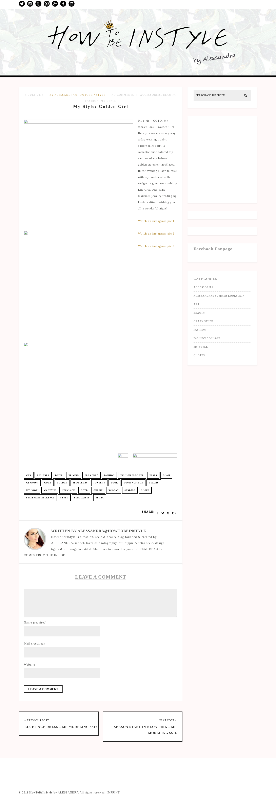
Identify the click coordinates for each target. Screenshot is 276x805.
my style (108, 101)
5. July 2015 (34, 94)
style (64, 498)
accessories (150, 94)
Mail (34, 643)
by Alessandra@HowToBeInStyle (77, 94)
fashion (92, 101)
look (114, 483)
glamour (32, 483)
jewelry (99, 483)
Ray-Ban (114, 490)
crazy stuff (203, 321)
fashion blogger (132, 475)
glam (166, 475)
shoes (145, 490)
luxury (154, 483)
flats (153, 475)
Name (35, 622)
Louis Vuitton (133, 483)
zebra (100, 498)
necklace (68, 490)
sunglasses (82, 498)
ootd (84, 490)
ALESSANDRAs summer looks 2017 (219, 295)
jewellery (80, 483)
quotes (199, 355)
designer (43, 475)
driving (73, 475)
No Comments (123, 94)
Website (29, 664)
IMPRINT (113, 792)
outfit (98, 490)
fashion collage (207, 338)
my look (32, 490)
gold (47, 483)
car (28, 475)
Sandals (129, 490)
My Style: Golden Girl (100, 106)
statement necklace (40, 498)
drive (59, 475)
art (196, 304)
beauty (169, 94)
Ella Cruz (91, 475)
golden (62, 483)
